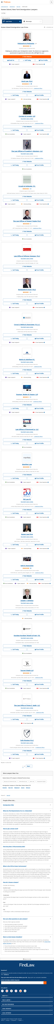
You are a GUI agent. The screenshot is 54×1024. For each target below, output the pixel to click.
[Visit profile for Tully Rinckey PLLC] (27, 734)
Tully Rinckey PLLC (27, 740)
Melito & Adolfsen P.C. (27, 359)
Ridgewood (16, 787)
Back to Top (27, 959)
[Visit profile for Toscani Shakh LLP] (27, 664)
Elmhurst (28, 787)
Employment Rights (41, 781)
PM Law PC (27, 499)
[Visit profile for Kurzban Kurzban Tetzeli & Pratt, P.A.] (27, 629)
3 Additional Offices (39, 123)
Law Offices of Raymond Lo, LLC (27, 429)
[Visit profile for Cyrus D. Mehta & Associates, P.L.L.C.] (27, 318)
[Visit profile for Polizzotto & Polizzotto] (27, 37)
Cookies (20, 1020)
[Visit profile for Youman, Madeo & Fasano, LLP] (27, 388)
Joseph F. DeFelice (27, 600)
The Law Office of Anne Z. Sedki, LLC (27, 705)
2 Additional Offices (38, 88)
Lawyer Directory (4, 6)
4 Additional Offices (39, 572)
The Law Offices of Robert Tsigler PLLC (27, 221)
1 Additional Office (38, 366)
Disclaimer (13, 1020)
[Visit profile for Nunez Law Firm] (27, 528)
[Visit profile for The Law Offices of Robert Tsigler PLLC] (27, 214)
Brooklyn (5, 787)
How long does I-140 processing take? (14, 846)
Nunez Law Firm (27, 534)
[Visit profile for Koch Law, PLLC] (27, 75)
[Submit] (45, 982)
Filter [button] (4, 13)
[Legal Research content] (51, 1008)
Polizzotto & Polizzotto (26, 43)
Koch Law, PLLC (27, 81)
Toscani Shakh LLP (27, 670)
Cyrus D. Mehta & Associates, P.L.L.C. (27, 324)
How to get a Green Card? (10, 828)
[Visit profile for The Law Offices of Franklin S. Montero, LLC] (27, 144)
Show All (3, 795)
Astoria (22, 787)
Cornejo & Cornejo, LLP (27, 116)
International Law (23, 781)
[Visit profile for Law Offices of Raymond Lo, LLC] (27, 423)
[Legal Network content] (51, 1012)
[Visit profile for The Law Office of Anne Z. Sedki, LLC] (27, 699)
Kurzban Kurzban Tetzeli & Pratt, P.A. (27, 635)
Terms (2, 1020)
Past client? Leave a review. (27, 118)
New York (10, 787)
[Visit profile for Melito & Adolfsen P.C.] (27, 353)
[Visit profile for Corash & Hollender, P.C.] (27, 179)
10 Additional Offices (40, 747)
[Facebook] (2, 991)
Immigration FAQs (8, 805)
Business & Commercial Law (10, 781)
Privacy (7, 1020)
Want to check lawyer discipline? (12, 937)
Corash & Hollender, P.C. (27, 186)
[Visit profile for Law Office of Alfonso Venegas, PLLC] (27, 249)
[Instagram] (16, 991)
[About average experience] (44, 64)
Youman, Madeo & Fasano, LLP (27, 394)
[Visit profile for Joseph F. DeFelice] (27, 594)
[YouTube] (7, 991)
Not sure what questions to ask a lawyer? (15, 919)
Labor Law (32, 781)
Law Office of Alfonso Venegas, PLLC (27, 256)
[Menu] (2, 2)
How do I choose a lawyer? (11, 882)
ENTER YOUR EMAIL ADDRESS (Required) (10, 980)
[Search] (51, 2)
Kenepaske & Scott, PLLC (27, 290)
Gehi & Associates (27, 566)
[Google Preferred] (25, 991)
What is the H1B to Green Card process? (14, 866)
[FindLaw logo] (7, 2)
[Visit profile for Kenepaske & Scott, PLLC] (27, 283)
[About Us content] (51, 995)
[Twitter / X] (11, 991)
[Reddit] (20, 991)
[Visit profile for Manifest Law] (27, 458)
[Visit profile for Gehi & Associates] (27, 559)
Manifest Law (27, 464)
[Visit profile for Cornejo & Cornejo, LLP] (27, 110)
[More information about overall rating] (31, 83)
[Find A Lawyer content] (51, 1000)
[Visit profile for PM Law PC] (27, 493)
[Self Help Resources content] (51, 1004)
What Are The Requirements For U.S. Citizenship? (17, 811)
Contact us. (6, 974)
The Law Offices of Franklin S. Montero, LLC (27, 151)
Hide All (8, 795)
